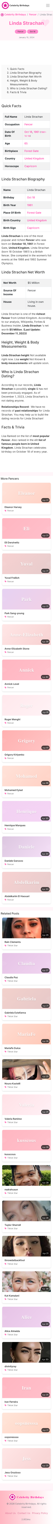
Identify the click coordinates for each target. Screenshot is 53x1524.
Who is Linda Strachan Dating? (28, 88)
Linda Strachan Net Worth (26, 76)
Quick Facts (17, 68)
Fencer (33, 14)
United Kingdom (34, 158)
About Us (10, 1513)
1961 (36, 131)
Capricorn (30, 166)
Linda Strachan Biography (26, 72)
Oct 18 (28, 131)
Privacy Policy (40, 1513)
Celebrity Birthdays (19, 5)
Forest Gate (31, 150)
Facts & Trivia (18, 92)
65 (26, 143)
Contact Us (24, 1513)
